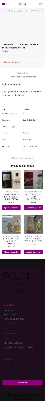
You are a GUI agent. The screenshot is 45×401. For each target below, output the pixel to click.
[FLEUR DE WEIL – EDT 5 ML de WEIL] (33, 224)
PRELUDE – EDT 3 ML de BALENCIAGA (33, 197)
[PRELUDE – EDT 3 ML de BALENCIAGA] (33, 179)
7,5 (24, 126)
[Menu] (3, 4)
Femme (26, 133)
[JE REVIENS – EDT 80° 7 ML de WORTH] (11, 224)
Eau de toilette (29, 120)
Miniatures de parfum (16, 11)
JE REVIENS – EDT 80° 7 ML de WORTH (11, 241)
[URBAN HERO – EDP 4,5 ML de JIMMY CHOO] (11, 179)
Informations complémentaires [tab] (22, 76)
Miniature (27, 140)
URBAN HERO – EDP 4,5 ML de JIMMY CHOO (11, 197)
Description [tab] (22, 73)
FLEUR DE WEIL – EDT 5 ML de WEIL (33, 240)
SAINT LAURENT (30, 146)
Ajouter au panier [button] (11, 208)
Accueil (4, 11)
